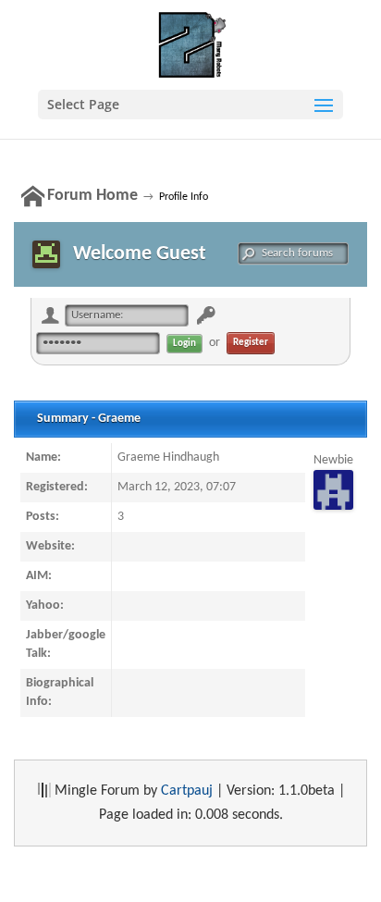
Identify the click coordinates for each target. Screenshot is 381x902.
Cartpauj (187, 791)
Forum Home (92, 195)
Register (250, 343)
